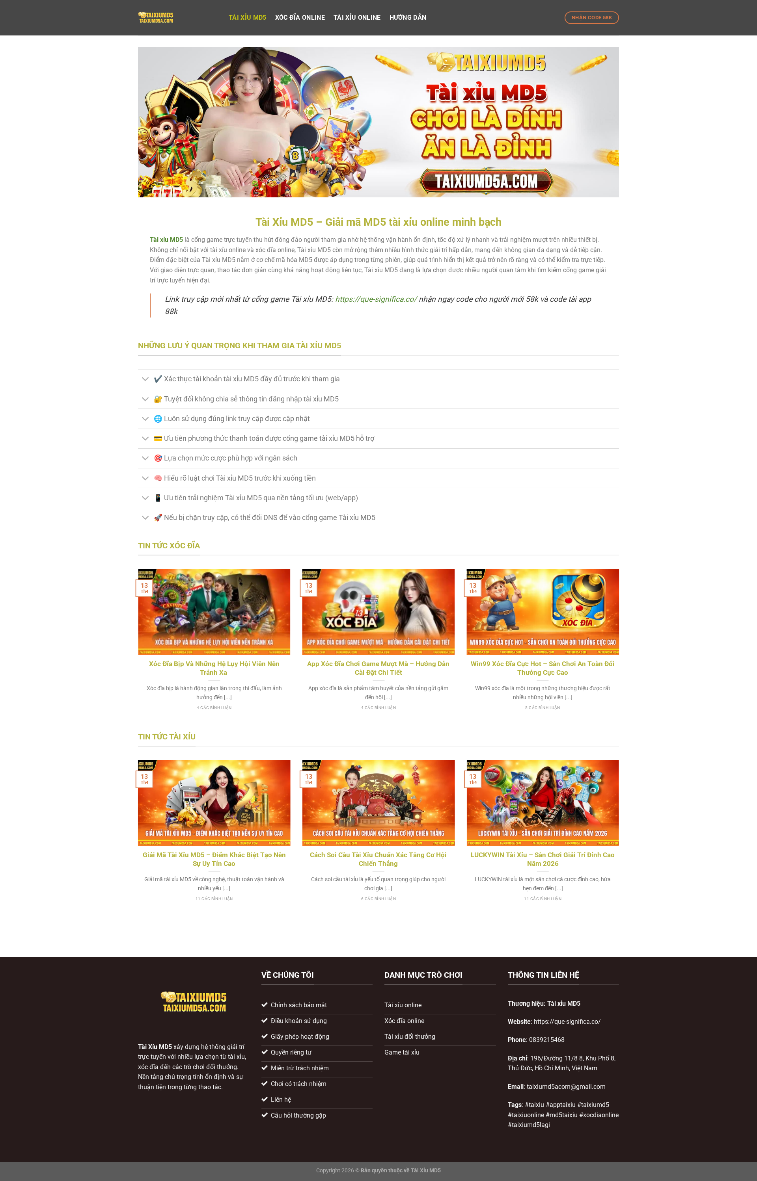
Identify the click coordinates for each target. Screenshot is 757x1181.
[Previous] (136, 649)
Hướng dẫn (408, 17)
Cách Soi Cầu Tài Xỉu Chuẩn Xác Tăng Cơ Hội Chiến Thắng (378, 859)
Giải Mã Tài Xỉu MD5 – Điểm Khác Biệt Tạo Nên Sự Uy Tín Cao (214, 859)
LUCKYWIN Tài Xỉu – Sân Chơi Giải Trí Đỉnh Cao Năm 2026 (543, 859)
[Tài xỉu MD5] (177, 17)
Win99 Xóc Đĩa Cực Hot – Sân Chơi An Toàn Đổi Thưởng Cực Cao (543, 668)
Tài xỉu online (357, 17)
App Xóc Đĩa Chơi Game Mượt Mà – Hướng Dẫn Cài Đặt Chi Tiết (378, 668)
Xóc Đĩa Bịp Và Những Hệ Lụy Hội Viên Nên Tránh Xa (214, 668)
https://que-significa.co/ (376, 299)
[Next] (620, 649)
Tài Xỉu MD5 (155, 1047)
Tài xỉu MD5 (248, 17)
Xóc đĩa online (300, 17)
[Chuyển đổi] (145, 379)
